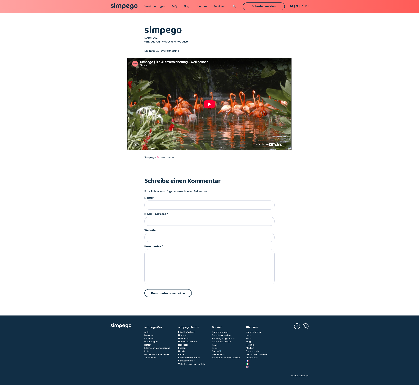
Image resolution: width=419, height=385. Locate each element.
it (302, 6)
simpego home (188, 327)
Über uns (201, 6)
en (307, 6)
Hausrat (182, 335)
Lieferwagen (151, 341)
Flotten (147, 344)
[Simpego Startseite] (124, 346)
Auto (146, 332)
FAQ (174, 6)
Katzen (182, 348)
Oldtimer (149, 338)
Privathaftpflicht (186, 332)
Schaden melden (264, 6)
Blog (186, 6)
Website (150, 230)
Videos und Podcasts (175, 42)
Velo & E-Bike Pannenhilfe (192, 364)
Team (249, 338)
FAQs (215, 348)
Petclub (250, 344)
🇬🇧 (247, 367)
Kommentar (153, 246)
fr (297, 6)
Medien (250, 348)
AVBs (215, 344)
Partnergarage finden (223, 338)
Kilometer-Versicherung (157, 348)
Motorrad (149, 335)
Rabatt (147, 351)
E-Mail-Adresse (156, 214)
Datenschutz (252, 351)
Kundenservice (220, 332)
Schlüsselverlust (186, 360)
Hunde (181, 351)
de (291, 6)
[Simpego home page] (124, 6)
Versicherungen (155, 6)
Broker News (219, 354)
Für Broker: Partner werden (226, 357)
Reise (181, 354)
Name (149, 198)
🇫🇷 (247, 360)
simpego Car (152, 42)
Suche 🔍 (217, 351)
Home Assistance (187, 341)
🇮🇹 (247, 364)
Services (219, 6)
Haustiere (183, 344)
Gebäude (183, 338)
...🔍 (233, 6)
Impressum (252, 357)
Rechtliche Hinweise (256, 354)
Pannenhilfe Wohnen (189, 357)
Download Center (221, 341)
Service (217, 327)
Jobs (248, 335)
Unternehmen (253, 332)
